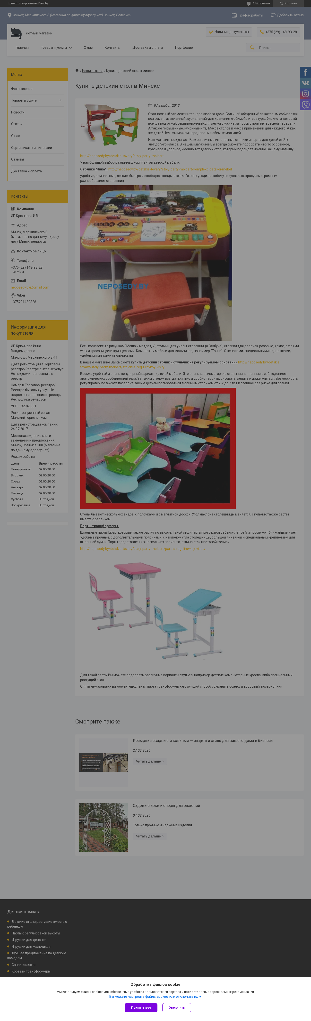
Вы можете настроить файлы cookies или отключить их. (154, 996)
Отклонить (177, 1007)
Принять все (141, 1007)
